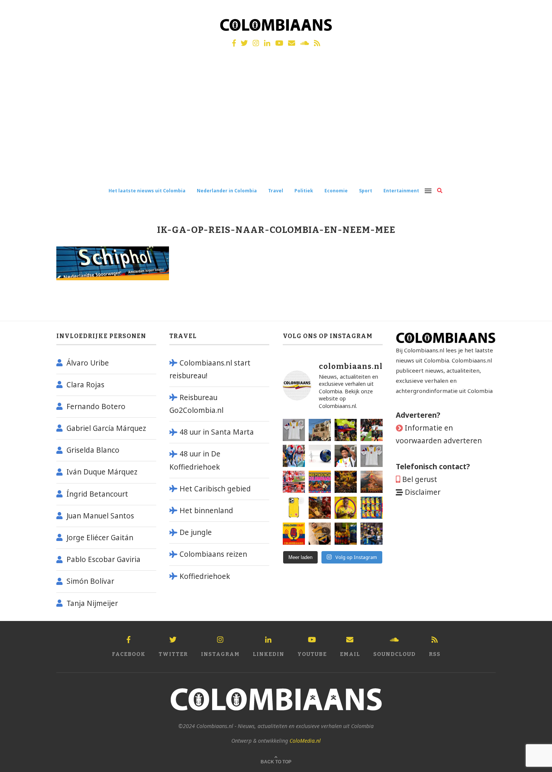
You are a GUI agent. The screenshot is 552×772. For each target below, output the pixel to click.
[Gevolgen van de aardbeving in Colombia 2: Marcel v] (320, 430)
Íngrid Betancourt (97, 494)
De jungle (195, 532)
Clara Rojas (85, 385)
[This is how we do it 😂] (320, 508)
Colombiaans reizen (213, 554)
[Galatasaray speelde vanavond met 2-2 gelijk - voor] (371, 430)
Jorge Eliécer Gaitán (99, 537)
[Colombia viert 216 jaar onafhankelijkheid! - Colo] (320, 482)
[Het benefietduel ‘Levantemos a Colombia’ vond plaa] (346, 430)
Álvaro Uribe (87, 363)
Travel (275, 190)
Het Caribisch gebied (215, 489)
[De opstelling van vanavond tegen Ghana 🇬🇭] (371, 508)
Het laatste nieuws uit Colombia (147, 190)
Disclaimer (422, 492)
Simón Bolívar (90, 581)
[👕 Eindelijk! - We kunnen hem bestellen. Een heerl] (371, 456)
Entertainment (401, 190)
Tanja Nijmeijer (92, 603)
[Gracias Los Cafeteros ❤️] (346, 482)
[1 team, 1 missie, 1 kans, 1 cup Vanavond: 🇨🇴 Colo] (371, 482)
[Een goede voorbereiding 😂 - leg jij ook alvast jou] (320, 534)
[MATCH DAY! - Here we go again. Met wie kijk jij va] (346, 534)
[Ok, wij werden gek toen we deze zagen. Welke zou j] (294, 508)
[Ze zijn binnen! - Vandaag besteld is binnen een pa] (294, 430)
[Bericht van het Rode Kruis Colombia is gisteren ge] (294, 456)
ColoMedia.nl (305, 740)
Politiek (303, 190)
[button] (536, 11)
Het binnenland (206, 510)
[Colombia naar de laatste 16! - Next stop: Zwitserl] (346, 508)
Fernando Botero (95, 406)
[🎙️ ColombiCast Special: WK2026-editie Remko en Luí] (294, 534)
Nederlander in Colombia (227, 190)
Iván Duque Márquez (101, 472)
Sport (365, 190)
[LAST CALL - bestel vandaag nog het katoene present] (346, 456)
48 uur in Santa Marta (216, 432)
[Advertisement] (276, 123)
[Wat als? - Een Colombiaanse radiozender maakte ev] (371, 534)
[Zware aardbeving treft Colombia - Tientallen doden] (320, 456)
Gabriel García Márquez (106, 428)
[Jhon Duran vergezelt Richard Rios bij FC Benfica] (294, 482)
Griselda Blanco (92, 450)
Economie (336, 190)
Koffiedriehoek (204, 576)
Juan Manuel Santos (100, 516)
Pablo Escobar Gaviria (103, 559)
